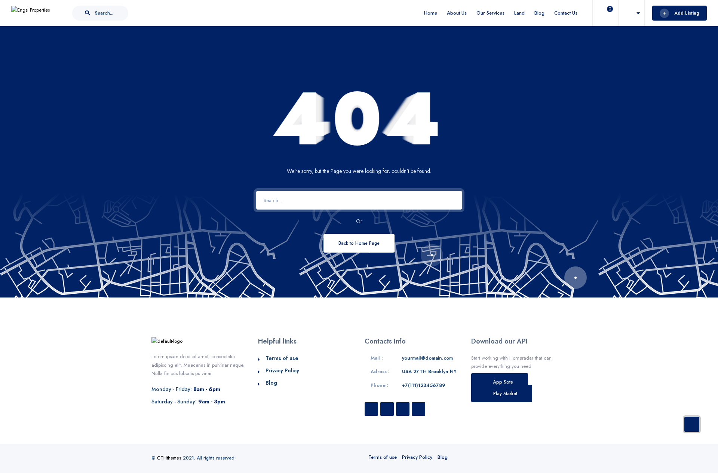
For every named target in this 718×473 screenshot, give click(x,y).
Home (430, 12)
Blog (539, 12)
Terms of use (282, 358)
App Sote (503, 382)
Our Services (490, 12)
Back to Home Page (359, 243)
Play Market (505, 393)
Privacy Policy (282, 370)
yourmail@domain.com (427, 357)
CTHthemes (169, 458)
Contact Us (565, 12)
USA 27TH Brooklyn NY (429, 371)
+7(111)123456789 (423, 385)
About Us (457, 12)
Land (519, 12)
